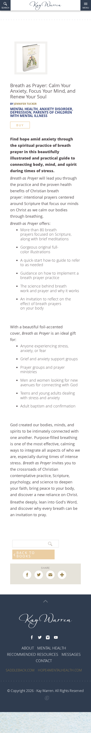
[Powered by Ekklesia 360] (47, 698)
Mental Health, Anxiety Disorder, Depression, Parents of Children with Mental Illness (41, 112)
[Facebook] (31, 637)
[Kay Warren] (45, 5)
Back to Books (26, 554)
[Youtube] (56, 637)
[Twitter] (39, 637)
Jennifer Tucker (25, 104)
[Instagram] (48, 637)
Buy (20, 125)
